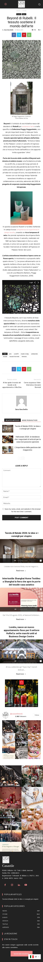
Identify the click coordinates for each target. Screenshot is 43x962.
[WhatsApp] (29, 35)
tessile (5, 356)
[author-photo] (21, 406)
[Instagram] (12, 885)
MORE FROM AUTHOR (29, 420)
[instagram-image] (8, 726)
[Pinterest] (24, 35)
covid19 (16, 354)
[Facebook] (14, 35)
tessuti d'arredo (14, 356)
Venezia (24, 356)
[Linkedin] (19, 885)
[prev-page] (19, 458)
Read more (20, 571)
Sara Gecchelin (8, 30)
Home (18, 11)
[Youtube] (26, 885)
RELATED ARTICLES (12, 420)
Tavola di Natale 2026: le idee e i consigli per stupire (20, 899)
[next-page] (23, 458)
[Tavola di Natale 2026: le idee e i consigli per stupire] (7, 429)
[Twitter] (19, 35)
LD (15, 560)
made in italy (25, 354)
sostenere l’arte (28, 126)
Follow (37, 715)
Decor (24, 14)
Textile (24, 11)
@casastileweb (16, 714)
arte (10, 354)
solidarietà (34, 354)
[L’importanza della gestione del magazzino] (7, 450)
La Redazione (10, 934)
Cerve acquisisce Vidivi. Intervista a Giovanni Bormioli (32, 385)
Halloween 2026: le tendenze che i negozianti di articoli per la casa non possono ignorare (28, 439)
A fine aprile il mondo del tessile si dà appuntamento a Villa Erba (11, 385)
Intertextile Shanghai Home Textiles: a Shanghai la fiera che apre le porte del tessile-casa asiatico (21, 581)
